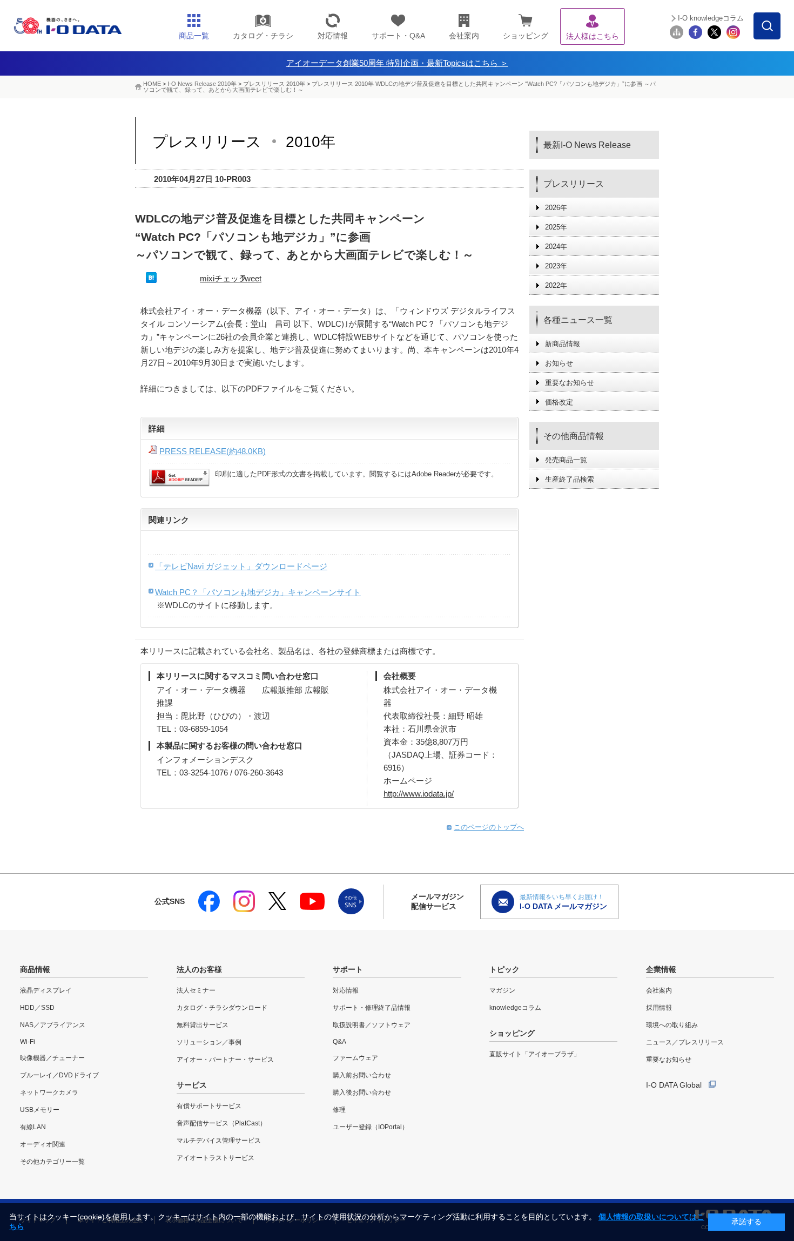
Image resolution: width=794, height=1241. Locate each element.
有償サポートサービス (209, 1106)
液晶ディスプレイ (46, 990)
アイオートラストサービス (215, 1158)
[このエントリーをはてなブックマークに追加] (151, 280)
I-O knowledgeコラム (711, 18)
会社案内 (659, 990)
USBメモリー (39, 1110)
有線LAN (33, 1127)
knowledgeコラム (515, 1007)
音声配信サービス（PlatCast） (221, 1123)
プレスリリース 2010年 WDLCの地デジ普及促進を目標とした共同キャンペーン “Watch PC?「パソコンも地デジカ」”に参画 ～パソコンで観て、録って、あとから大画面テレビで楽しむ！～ (399, 86)
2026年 (556, 208)
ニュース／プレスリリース (685, 1042)
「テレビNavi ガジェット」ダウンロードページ (241, 566)
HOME (152, 83)
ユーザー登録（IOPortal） (370, 1127)
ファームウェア (355, 1058)
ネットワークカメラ (49, 1092)
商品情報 (35, 969)
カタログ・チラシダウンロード (222, 1007)
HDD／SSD (37, 1007)
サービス (192, 1085)
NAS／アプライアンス (52, 1025)
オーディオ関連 (42, 1144)
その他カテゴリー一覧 (52, 1161)
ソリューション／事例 (209, 1042)
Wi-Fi (27, 1042)
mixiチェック (223, 278)
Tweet (250, 278)
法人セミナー (196, 990)
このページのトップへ (489, 827)
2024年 (556, 246)
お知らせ (559, 363)
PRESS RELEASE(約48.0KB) (212, 451)
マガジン (502, 990)
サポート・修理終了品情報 (372, 1007)
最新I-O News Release (587, 145)
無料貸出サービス (202, 1025)
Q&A (339, 1042)
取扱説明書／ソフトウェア (372, 1025)
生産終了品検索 (569, 479)
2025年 (556, 227)
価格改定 (559, 402)
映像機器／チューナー (52, 1058)
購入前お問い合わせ (362, 1075)
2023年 (556, 266)
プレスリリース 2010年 (275, 83)
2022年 (556, 285)
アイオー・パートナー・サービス (225, 1059)
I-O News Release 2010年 (202, 83)
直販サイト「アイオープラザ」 (534, 1054)
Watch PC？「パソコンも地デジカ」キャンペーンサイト (258, 592)
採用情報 (659, 1007)
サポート (348, 969)
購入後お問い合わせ (362, 1092)
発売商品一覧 (566, 460)
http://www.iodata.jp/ (418, 793)
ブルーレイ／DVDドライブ (59, 1075)
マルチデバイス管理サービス (219, 1140)
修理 (339, 1110)
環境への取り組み (672, 1025)
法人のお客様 (199, 969)
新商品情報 (562, 344)
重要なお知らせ (569, 383)
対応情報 (346, 990)
